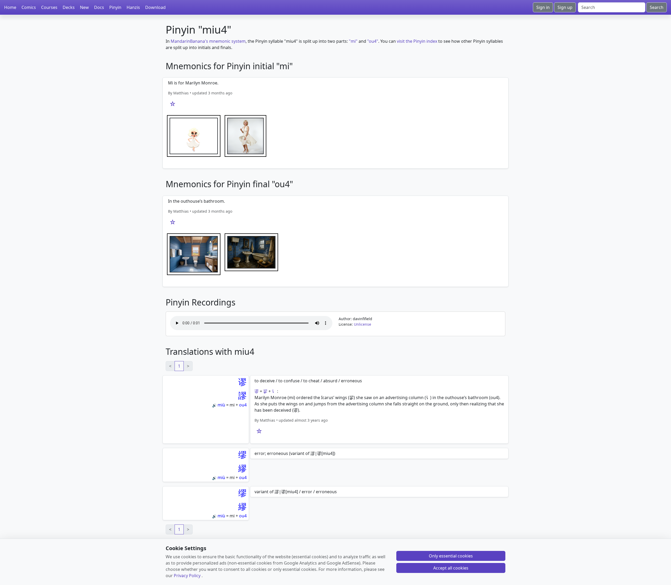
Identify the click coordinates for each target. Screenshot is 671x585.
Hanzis (133, 7)
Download (155, 7)
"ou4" (372, 41)
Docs (99, 7)
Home (10, 7)
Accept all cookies (450, 568)
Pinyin (115, 7)
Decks (69, 7)
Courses (49, 7)
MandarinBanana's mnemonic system (208, 41)
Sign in (543, 7)
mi (232, 405)
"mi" (353, 41)
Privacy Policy (187, 575)
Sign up (565, 7)
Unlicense (362, 324)
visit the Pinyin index (417, 41)
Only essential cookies (451, 556)
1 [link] (179, 366)
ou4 (243, 405)
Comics (28, 7)
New (84, 7)
